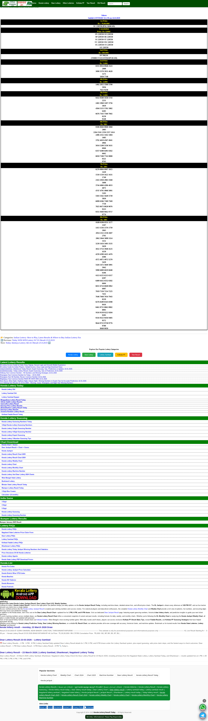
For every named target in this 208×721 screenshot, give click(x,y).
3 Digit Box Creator (9, 491)
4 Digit (4, 505)
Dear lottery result (117, 689)
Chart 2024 (79, 675)
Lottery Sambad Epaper (10, 397)
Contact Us (67, 707)
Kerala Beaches (7, 576)
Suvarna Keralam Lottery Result (12, 411)
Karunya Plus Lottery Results (11, 406)
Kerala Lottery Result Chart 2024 (14, 457)
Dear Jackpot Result (111, 612)
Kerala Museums (8, 583)
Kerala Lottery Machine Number (13, 471)
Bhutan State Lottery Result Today (14, 484)
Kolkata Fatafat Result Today (12, 414)
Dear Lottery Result (125, 675)
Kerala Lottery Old (8, 389)
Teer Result (136, 355)
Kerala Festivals (7, 587)
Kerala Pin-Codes (8, 566)
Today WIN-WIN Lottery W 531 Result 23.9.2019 (33, 340)
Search (126, 4)
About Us (43, 707)
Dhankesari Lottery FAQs (11, 546)
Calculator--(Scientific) (10, 495)
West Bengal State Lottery (11, 478)
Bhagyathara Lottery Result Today (13, 400)
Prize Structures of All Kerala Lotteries (16, 553)
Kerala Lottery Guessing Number (14, 515)
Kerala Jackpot (7, 451)
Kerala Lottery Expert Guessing (13, 435)
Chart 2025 (91, 675)
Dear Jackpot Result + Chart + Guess (15, 447)
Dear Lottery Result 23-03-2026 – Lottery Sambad (25, 640)
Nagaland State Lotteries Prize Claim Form (17, 532)
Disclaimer (58, 707)
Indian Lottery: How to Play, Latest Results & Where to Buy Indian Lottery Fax (47, 337)
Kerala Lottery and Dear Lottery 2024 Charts (18, 474)
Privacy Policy (78, 707)
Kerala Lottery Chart (9, 464)
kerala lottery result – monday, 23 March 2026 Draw (26, 627)
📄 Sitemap (89, 707)
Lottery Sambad (105, 355)
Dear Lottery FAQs (8, 536)
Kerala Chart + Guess (9, 445)
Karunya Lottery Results (9, 410)
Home (34, 3)
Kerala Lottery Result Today (147, 675)
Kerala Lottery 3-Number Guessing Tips (16, 438)
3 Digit (4, 502)
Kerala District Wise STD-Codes (13, 573)
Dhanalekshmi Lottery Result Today (14, 408)
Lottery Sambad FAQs (10, 539)
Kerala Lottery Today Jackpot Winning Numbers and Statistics (25, 549)
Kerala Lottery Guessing (11, 512)
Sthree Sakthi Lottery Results (11, 402)
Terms (50, 707)
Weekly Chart (65, 675)
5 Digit (4, 508)
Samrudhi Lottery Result (10, 404)
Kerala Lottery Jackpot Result (33, 609)
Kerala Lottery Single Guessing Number (16, 428)
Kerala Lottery (73, 355)
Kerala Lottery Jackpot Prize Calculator (16, 570)
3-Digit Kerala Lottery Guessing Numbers (17, 425)
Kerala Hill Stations (9, 580)
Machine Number (106, 675)
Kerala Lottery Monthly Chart (12, 468)
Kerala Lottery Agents (10, 556)
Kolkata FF (121, 355)
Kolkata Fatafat (42, 620)
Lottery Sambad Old (9, 393)
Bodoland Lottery (8, 481)
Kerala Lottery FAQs (9, 529)
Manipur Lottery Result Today (13, 488)
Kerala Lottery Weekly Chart (12, 461)
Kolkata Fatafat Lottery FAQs (12, 543)
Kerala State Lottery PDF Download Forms (17, 559)
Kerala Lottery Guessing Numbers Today (17, 422)
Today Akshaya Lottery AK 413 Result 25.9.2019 (27, 343)
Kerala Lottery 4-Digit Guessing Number (16, 432)
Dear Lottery (89, 355)
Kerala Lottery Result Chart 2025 (14, 454)
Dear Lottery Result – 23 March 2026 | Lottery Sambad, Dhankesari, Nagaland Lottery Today (47, 652)
